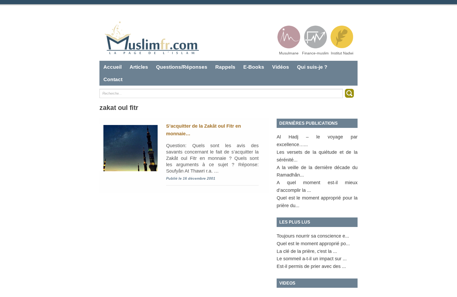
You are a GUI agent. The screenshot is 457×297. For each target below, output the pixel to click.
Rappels (225, 67)
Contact (112, 79)
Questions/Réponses (181, 67)
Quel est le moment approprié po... (313, 243)
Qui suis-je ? (312, 67)
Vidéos (280, 67)
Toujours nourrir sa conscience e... (313, 236)
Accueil (112, 67)
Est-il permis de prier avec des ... (311, 266)
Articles (139, 67)
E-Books (253, 67)
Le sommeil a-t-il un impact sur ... (312, 258)
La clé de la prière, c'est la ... (307, 251)
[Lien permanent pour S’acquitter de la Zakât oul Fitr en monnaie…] (128, 147)
